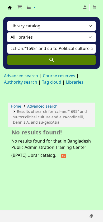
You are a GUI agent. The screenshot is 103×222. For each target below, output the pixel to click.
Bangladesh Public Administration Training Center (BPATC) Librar (10, 7)
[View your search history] (94, 8)
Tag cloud (51, 82)
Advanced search (21, 76)
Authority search (20, 82)
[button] (19, 8)
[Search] (51, 60)
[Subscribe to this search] (63, 156)
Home (16, 106)
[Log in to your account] (84, 8)
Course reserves (59, 76)
